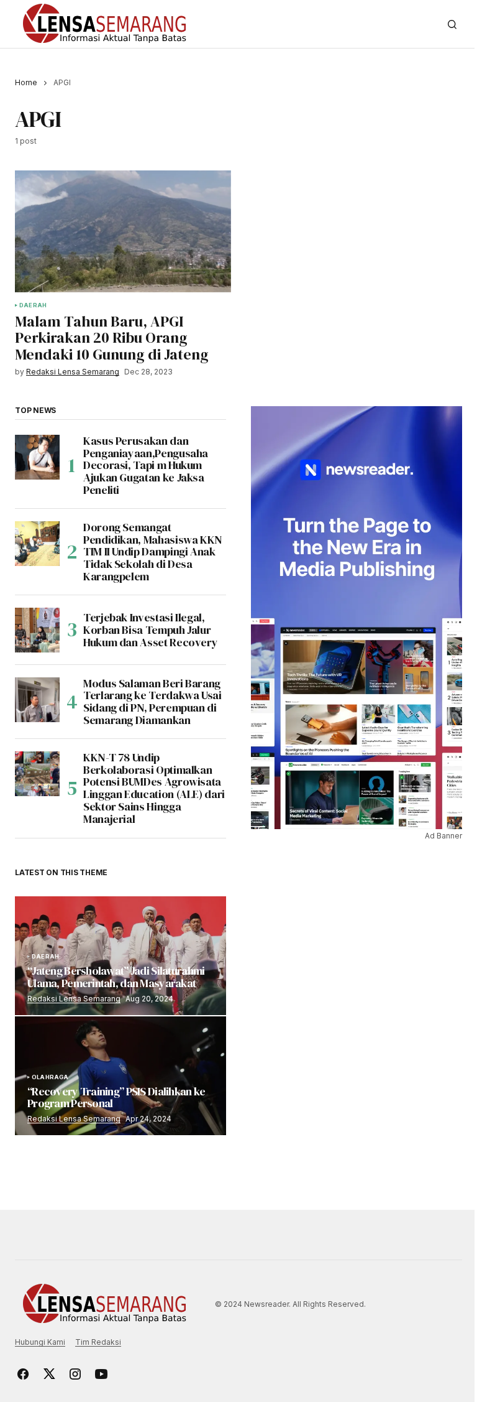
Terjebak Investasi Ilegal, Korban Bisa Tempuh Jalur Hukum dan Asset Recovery (150, 630)
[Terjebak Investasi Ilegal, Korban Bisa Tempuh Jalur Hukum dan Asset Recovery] (37, 630)
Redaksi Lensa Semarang (73, 998)
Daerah (33, 305)
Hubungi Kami (40, 1342)
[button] (452, 24)
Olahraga (50, 1077)
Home (26, 82)
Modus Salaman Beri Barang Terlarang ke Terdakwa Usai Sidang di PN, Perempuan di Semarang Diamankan (152, 702)
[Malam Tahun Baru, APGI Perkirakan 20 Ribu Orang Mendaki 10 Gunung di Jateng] (123, 231)
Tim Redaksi (98, 1342)
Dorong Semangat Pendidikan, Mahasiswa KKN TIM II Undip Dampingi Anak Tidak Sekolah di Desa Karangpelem (152, 552)
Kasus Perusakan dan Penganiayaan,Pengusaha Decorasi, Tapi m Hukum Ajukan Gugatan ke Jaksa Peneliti (145, 465)
